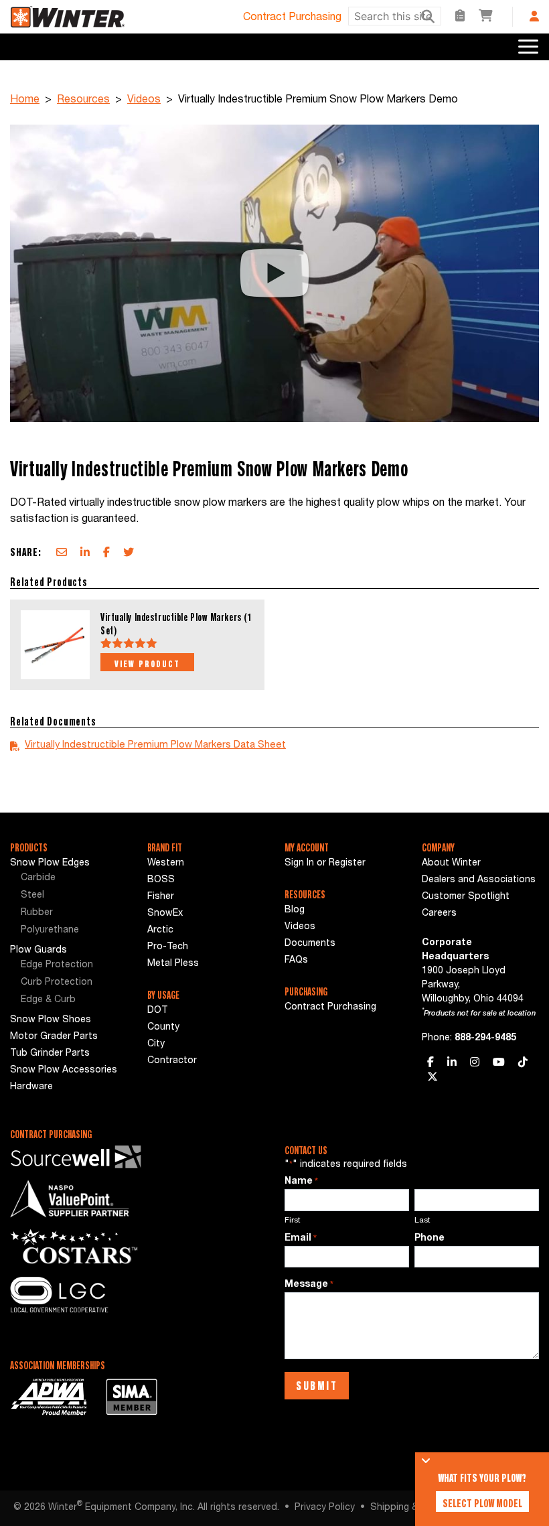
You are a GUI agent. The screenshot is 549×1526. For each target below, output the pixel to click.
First (293, 1221)
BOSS (161, 880)
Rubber (37, 913)
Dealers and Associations (479, 880)
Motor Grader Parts (54, 1037)
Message (309, 1285)
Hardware (31, 1087)
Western (165, 863)
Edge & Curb (48, 1000)
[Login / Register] (534, 16)
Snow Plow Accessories (63, 1070)
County (163, 1027)
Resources (83, 100)
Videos (144, 100)
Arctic (160, 930)
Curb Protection (56, 982)
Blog (295, 910)
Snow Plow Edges (50, 863)
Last (422, 1221)
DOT (157, 1011)
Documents (310, 944)
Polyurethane (50, 930)
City (156, 1044)
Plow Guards (38, 950)
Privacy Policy (325, 1508)
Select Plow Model (482, 1503)
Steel (32, 895)
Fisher (160, 897)
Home (25, 100)
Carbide (38, 878)
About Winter (451, 863)
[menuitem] (69, 879)
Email (301, 1238)
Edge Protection (57, 965)
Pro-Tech (167, 947)
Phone (429, 1238)
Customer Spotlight (465, 897)
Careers (439, 913)
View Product (147, 664)
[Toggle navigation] (528, 47)
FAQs (296, 960)
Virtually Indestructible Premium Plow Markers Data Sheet (155, 745)
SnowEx (165, 913)
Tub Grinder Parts (50, 1053)
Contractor (172, 1061)
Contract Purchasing (292, 18)
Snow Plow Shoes (50, 1020)
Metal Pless (173, 964)
